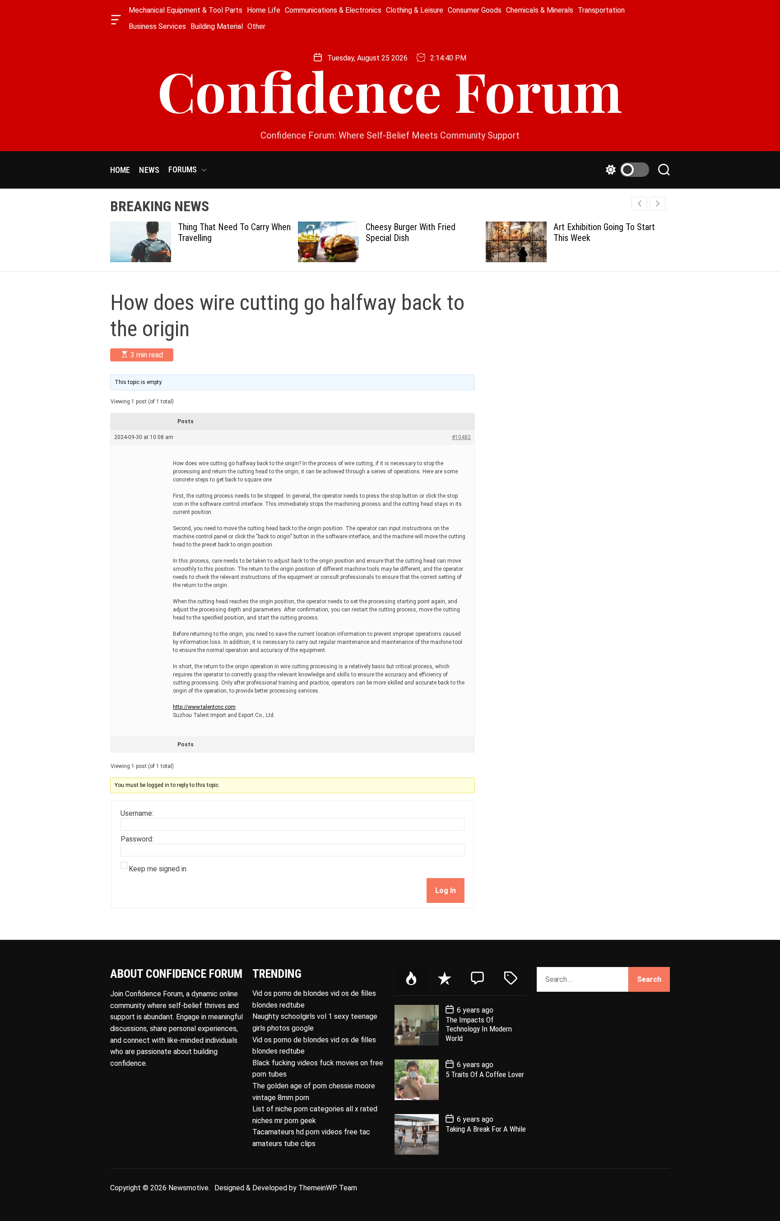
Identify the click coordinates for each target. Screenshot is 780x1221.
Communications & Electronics (333, 10)
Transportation (601, 10)
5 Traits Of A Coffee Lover (485, 1074)
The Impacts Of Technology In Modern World (479, 1029)
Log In (445, 890)
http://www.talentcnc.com (204, 707)
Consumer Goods (474, 10)
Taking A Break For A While (486, 1128)
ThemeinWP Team (327, 1188)
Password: (137, 839)
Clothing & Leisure (414, 10)
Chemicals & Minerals (539, 10)
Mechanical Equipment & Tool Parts (185, 10)
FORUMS (182, 169)
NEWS (149, 170)
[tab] (411, 979)
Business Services (157, 26)
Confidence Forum (390, 90)
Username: (137, 813)
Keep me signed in (157, 869)
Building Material (216, 26)
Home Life (263, 10)
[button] (657, 203)
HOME (120, 170)
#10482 (461, 437)
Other (256, 26)
